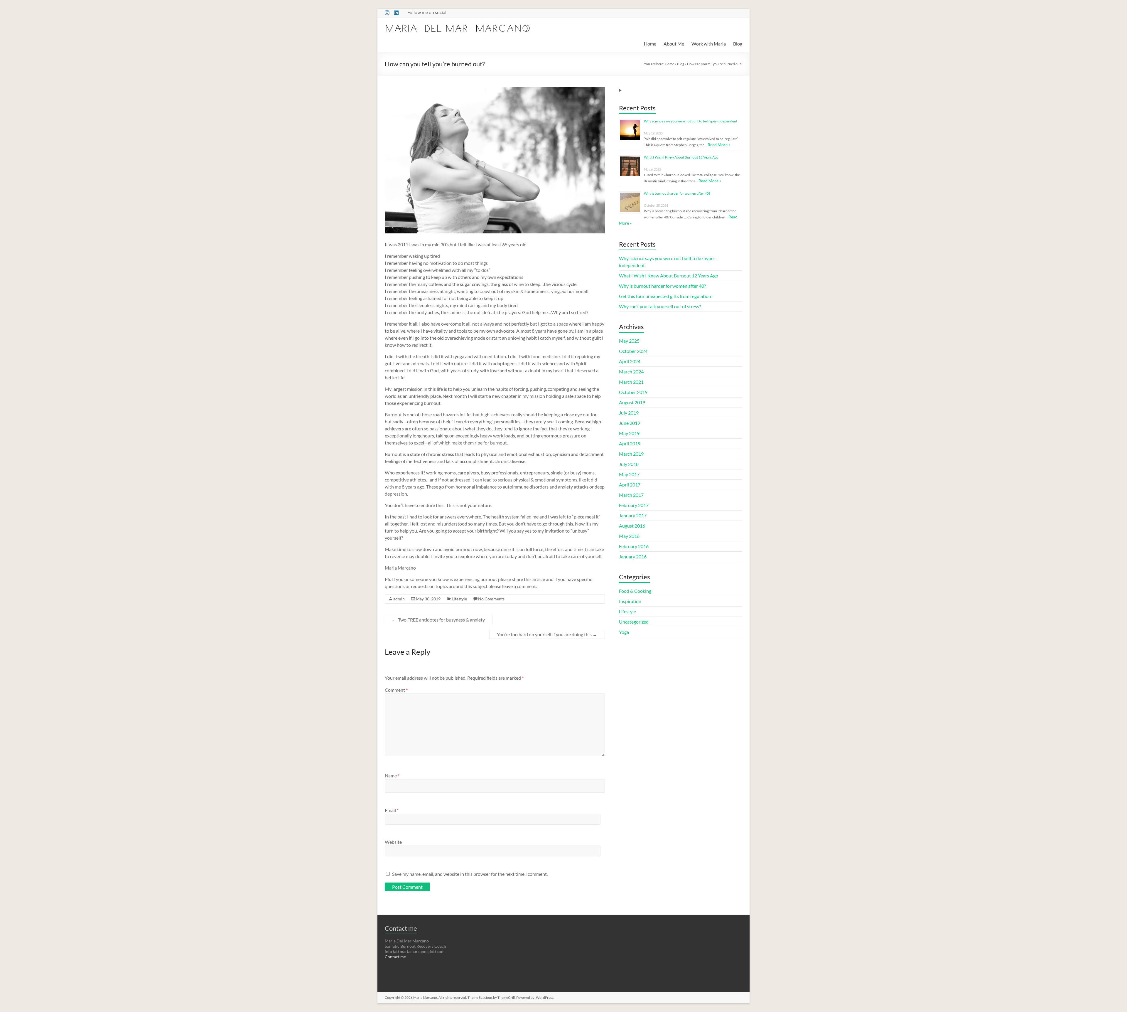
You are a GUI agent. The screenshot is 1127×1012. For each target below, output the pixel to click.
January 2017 (633, 515)
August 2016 (632, 525)
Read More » (719, 144)
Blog (737, 43)
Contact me (395, 956)
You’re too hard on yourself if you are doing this (547, 634)
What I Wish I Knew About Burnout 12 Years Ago (681, 157)
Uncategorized (634, 621)
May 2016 (629, 536)
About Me (674, 43)
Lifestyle (459, 598)
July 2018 (629, 464)
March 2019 (631, 454)
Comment (396, 690)
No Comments (491, 598)
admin (399, 598)
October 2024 (633, 351)
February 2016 (634, 546)
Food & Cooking (635, 591)
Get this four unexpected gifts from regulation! (666, 296)
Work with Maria (708, 43)
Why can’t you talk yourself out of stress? (660, 306)
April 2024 (629, 361)
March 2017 (631, 495)
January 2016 (633, 556)
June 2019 (629, 423)
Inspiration (630, 601)
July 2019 (629, 412)
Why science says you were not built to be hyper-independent (690, 121)
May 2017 (629, 474)
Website (393, 842)
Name (392, 775)
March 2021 (631, 382)
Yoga (624, 632)
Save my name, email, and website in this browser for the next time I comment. (470, 874)
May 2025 (629, 340)
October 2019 (633, 392)
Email (392, 810)
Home (650, 43)
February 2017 (634, 505)
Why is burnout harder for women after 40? (677, 193)
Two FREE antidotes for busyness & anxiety (438, 619)
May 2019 (629, 433)
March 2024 (631, 371)
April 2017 (629, 484)
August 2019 (632, 402)
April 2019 (629, 443)
